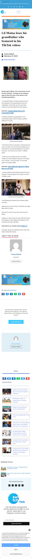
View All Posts (16, 261)
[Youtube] (20, 7)
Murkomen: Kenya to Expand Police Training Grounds (19, 400)
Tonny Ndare (16, 254)
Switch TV (24, 226)
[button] (29, 530)
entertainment (12, 290)
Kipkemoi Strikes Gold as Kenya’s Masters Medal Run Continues (20, 391)
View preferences (16, 554)
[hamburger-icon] (19, 11)
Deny (16, 549)
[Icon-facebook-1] (9, 485)
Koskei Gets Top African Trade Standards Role (18, 473)
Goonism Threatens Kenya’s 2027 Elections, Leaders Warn (21, 441)
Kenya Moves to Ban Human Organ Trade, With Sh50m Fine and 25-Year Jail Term (21, 424)
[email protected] (5, 1)
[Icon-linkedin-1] (19, 485)
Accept (16, 545)
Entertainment (9, 60)
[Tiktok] (23, 7)
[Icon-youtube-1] (16, 485)
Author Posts (16, 347)
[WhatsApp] (18, 7)
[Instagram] (15, 7)
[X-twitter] (13, 485)
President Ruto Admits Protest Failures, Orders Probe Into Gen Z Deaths (20, 433)
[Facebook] (9, 7)
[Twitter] (12, 7)
